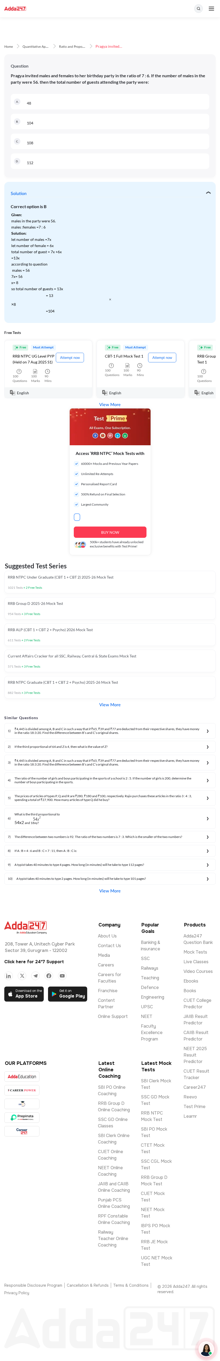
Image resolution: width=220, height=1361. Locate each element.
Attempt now (70, 358)
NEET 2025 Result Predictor (195, 1055)
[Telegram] (35, 976)
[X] (22, 976)
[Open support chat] (206, 1349)
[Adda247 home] (15, 8)
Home (8, 46)
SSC (145, 958)
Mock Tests (195, 952)
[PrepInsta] (21, 1117)
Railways (149, 968)
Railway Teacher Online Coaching (113, 1238)
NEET (146, 1016)
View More (110, 405)
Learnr (190, 1116)
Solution (19, 194)
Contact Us (109, 945)
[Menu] (211, 8)
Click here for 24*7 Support (34, 962)
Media (104, 955)
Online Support (113, 1016)
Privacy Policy (16, 1292)
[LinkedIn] (8, 976)
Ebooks (191, 981)
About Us (107, 936)
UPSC (147, 1007)
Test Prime (195, 1106)
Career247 (195, 1087)
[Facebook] (49, 976)
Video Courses (198, 971)
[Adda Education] (21, 1076)
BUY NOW (110, 532)
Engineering (152, 997)
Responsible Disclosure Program (33, 1285)
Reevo (190, 1097)
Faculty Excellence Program (152, 1032)
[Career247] (21, 1131)
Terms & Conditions (131, 1285)
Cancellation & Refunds (88, 1285)
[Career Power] (21, 1090)
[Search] (198, 8)
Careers (106, 965)
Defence (150, 987)
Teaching (150, 978)
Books (190, 991)
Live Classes (196, 962)
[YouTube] (62, 976)
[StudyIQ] (21, 1104)
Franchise (108, 991)
